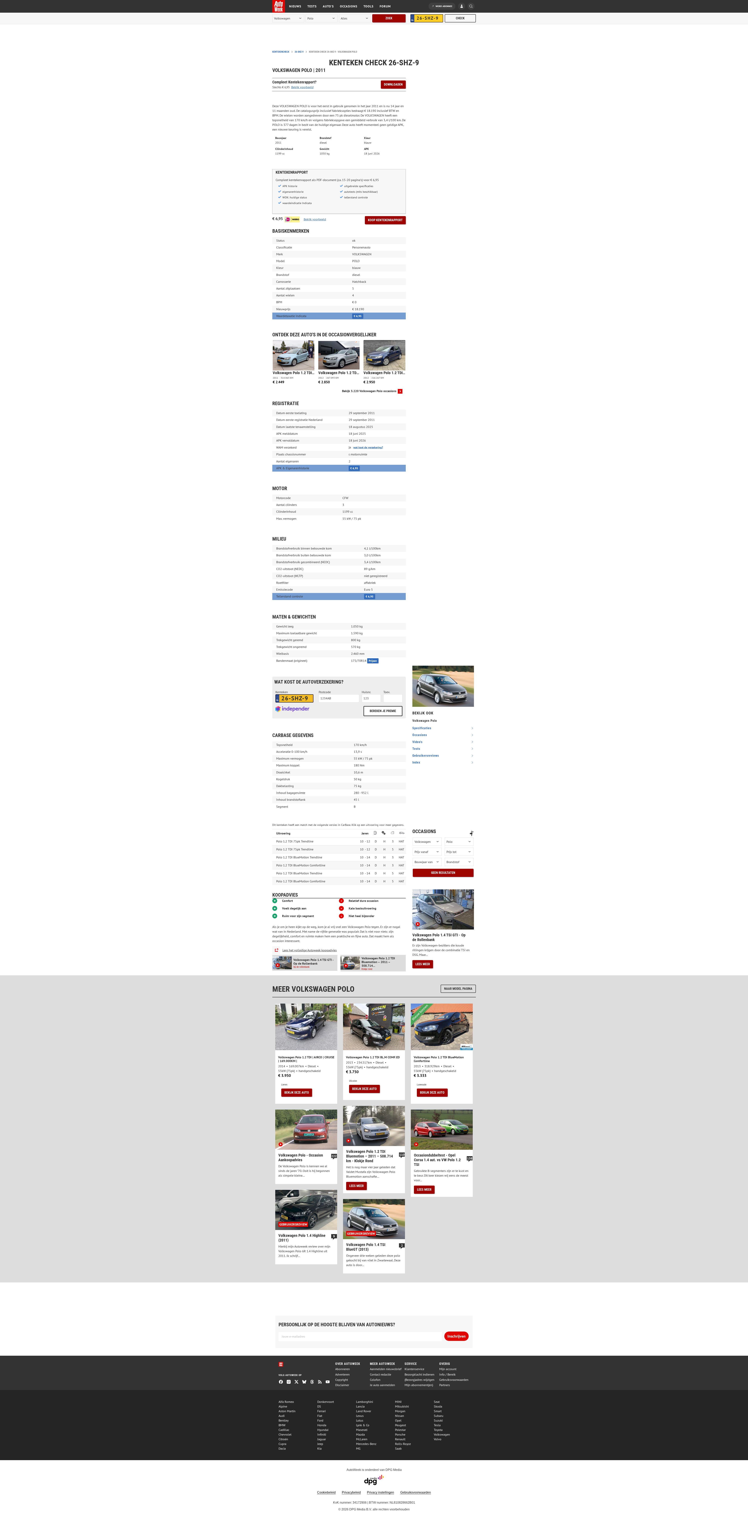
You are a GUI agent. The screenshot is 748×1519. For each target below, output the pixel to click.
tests (416, 749)
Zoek (388, 18)
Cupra (282, 1444)
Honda (321, 1425)
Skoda (438, 1406)
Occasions (348, 6)
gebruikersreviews (425, 755)
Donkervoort (325, 1402)
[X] (298, 1382)
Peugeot (400, 1425)
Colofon (375, 1380)
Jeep (320, 1444)
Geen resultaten (443, 873)
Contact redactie (380, 1374)
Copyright (341, 1380)
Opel (398, 1420)
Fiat (319, 1416)
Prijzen (373, 661)
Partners (444, 1385)
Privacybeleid (351, 1492)
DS (319, 1406)
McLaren (361, 1439)
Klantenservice (414, 1369)
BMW (282, 1425)
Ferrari (321, 1411)
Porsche (400, 1434)
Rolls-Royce (403, 1444)
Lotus (359, 1420)
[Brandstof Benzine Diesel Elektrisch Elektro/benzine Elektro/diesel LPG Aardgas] (459, 862)
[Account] (462, 6)
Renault (400, 1439)
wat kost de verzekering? (368, 447)
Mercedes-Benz (366, 1444)
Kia (319, 1448)
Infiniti (321, 1434)
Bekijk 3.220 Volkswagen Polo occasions (369, 391)
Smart (438, 1411)
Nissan (399, 1416)
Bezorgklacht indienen (419, 1374)
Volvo (437, 1439)
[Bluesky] (306, 1382)
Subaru (438, 1416)
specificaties (421, 728)
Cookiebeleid (326, 1492)
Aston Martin (287, 1411)
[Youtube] (329, 1382)
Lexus (360, 1416)
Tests (312, 6)
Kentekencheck (280, 52)
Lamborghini (364, 1402)
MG (358, 1448)
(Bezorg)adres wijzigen (419, 1380)
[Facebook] (282, 1382)
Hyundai (322, 1430)
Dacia (282, 1448)
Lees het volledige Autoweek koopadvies (309, 950)
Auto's (328, 6)
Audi (282, 1416)
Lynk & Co (362, 1425)
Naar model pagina (458, 989)
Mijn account (447, 1369)
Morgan (400, 1411)
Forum (385, 6)
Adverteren (342, 1374)
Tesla (437, 1425)
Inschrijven (456, 1336)
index (416, 762)
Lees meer (422, 964)
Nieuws (295, 6)
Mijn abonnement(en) (419, 1385)
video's (417, 742)
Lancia (360, 1406)
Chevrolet (285, 1434)
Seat (437, 1402)
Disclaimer (342, 1385)
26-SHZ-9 (299, 52)
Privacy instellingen (380, 1492)
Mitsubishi (402, 1406)
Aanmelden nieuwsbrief (385, 1369)
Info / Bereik (447, 1374)
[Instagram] (290, 1382)
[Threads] (314, 1382)
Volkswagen (442, 1434)
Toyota (438, 1430)
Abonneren (342, 1369)
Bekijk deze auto (296, 1092)
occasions (419, 735)
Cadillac (284, 1430)
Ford (320, 1420)
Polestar (400, 1430)
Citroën (283, 1439)
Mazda (360, 1434)
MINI (398, 1402)
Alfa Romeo (286, 1402)
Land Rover (363, 1411)
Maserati (361, 1430)
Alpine (283, 1406)
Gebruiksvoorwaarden (453, 1380)
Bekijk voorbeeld (302, 87)
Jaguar (321, 1439)
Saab (398, 1448)
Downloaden (393, 84)
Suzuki (438, 1420)
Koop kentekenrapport (385, 220)
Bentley (283, 1420)
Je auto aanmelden (382, 1385)
